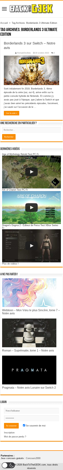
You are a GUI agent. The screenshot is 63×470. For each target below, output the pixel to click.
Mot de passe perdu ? (15, 436)
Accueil (4, 23)
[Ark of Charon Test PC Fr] (31, 207)
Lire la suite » (11, 113)
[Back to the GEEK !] (31, 8)
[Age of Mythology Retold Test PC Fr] (31, 172)
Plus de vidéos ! (10, 263)
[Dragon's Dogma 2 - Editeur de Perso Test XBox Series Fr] (31, 245)
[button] (8, 465)
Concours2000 (33, 458)
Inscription (9, 432)
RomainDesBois (24, 53)
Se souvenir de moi (35, 425)
